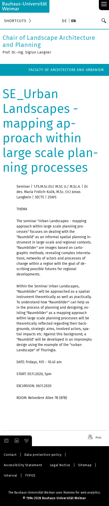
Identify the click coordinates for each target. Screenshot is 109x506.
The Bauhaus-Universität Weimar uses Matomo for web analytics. (54, 492)
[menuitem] (65, 21)
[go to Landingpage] (24, 6)
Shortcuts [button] (15, 21)
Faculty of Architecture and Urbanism (66, 70)
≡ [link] (104, 4)
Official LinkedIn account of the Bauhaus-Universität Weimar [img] (16, 440)
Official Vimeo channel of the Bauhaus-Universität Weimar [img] (26, 440)
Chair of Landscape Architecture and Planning (49, 41)
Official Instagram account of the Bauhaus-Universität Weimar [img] (5, 440)
